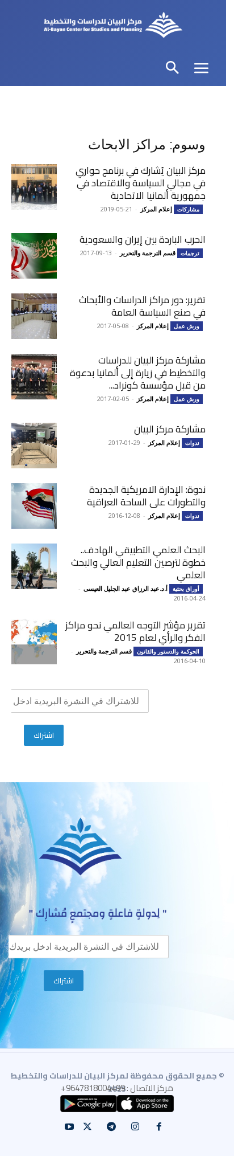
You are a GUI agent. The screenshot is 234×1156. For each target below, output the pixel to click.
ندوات (192, 443)
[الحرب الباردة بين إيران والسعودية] (34, 256)
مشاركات (188, 209)
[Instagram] (135, 1127)
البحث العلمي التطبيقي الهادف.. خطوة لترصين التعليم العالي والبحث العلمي (138, 562)
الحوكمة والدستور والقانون (168, 651)
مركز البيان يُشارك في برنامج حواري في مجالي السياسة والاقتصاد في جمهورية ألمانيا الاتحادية (141, 183)
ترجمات (190, 253)
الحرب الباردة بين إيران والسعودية (143, 239)
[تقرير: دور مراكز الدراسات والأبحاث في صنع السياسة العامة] (34, 316)
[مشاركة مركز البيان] (34, 445)
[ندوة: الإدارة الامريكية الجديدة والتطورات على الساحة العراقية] (34, 506)
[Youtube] (69, 1127)
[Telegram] (111, 1127)
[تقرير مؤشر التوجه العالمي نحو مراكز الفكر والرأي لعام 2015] (34, 641)
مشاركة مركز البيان (170, 429)
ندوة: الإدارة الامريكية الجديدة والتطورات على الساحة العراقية (146, 495)
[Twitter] (87, 1127)
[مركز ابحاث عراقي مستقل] (113, 26)
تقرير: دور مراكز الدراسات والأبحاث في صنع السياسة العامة (142, 306)
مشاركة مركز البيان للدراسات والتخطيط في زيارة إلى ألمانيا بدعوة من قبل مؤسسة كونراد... (138, 372)
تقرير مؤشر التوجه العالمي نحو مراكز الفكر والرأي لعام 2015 (135, 631)
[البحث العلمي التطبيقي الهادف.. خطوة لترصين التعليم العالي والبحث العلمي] (34, 566)
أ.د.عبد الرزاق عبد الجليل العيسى (125, 588)
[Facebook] (159, 1127)
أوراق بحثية (186, 589)
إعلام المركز (156, 209)
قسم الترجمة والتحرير (148, 252)
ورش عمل (186, 326)
